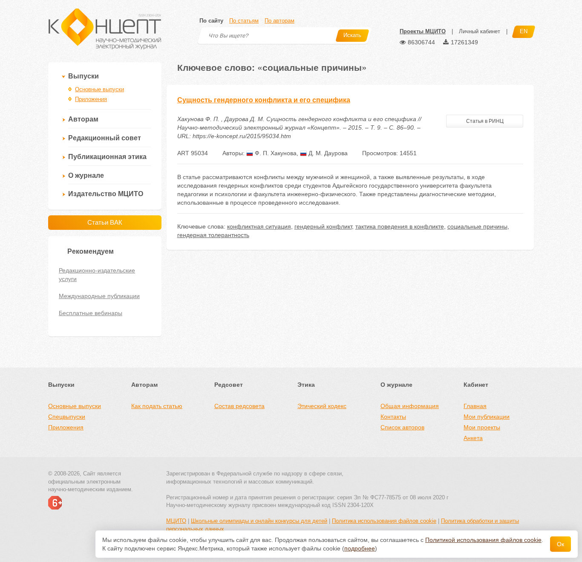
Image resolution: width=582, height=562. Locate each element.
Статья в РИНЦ (485, 121)
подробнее (359, 548)
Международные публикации (99, 296)
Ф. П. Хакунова (275, 153)
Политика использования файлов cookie (384, 521)
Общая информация (409, 406)
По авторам (279, 20)
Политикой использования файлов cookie (483, 539)
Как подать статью (156, 406)
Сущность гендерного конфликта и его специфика (263, 100)
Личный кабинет (479, 31)
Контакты (393, 416)
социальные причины (477, 226)
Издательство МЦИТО (105, 193)
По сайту (211, 20)
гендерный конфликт (323, 226)
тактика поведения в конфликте (399, 226)
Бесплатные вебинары (90, 313)
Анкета (473, 438)
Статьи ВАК (104, 222)
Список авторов (402, 427)
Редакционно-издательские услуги (97, 274)
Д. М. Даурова (327, 153)
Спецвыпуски (66, 416)
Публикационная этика (107, 156)
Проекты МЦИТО (423, 31)
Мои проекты (482, 427)
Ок (560, 544)
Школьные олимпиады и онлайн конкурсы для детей (259, 521)
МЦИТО (176, 521)
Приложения (91, 99)
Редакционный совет (104, 138)
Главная (475, 406)
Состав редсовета (239, 406)
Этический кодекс (321, 406)
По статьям (244, 20)
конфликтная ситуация (259, 226)
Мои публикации (487, 416)
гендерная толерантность (213, 235)
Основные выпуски (99, 89)
